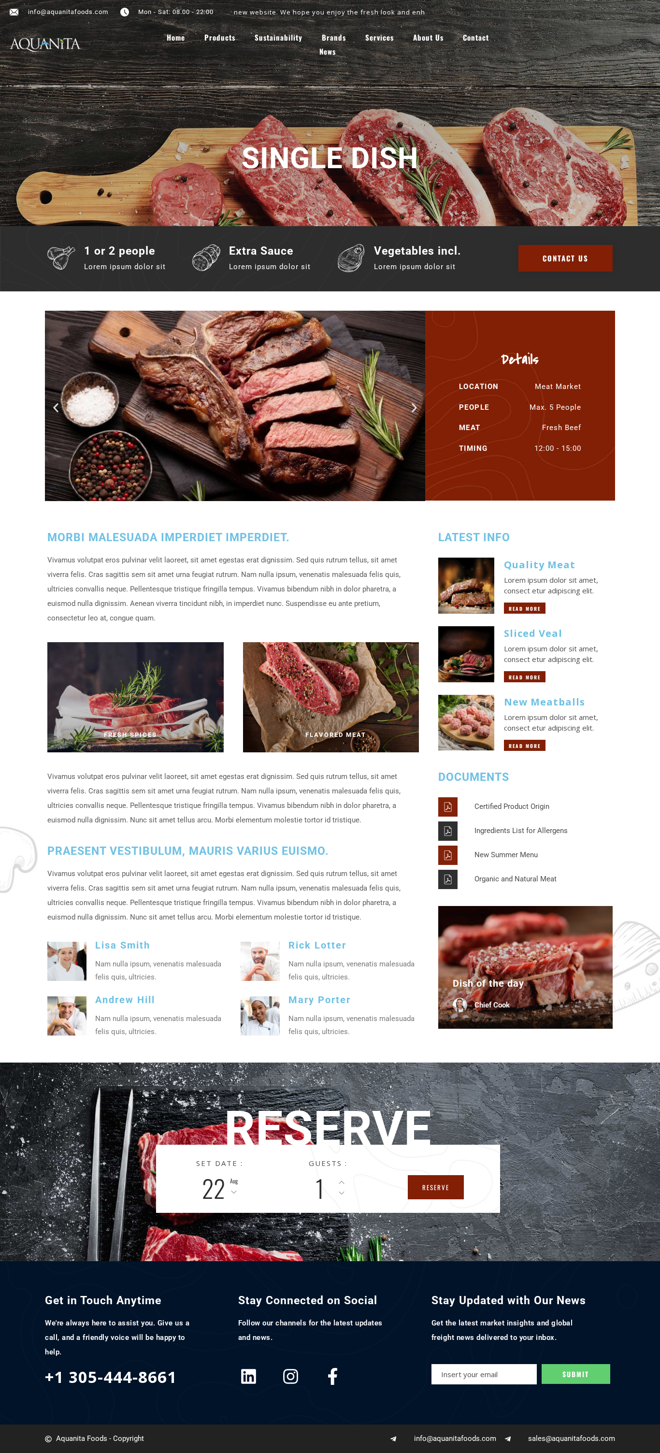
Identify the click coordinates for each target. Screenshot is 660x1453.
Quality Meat (539, 564)
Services (379, 37)
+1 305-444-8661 (111, 1377)
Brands (334, 37)
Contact (476, 37)
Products (219, 37)
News (327, 51)
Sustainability (278, 37)
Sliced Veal (533, 633)
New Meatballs (544, 701)
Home (176, 37)
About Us (428, 37)
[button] (56, 408)
